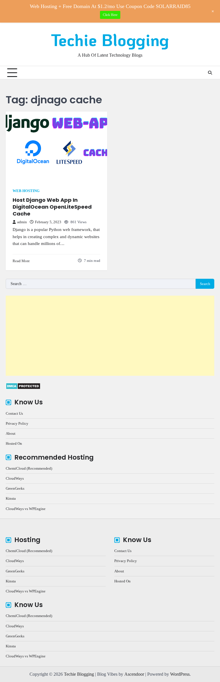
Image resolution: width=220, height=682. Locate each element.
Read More (21, 261)
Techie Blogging (110, 40)
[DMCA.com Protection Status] (23, 388)
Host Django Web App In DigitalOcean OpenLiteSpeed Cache (52, 206)
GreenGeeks (15, 488)
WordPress (180, 674)
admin (22, 222)
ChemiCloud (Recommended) (29, 468)
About (10, 433)
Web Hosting (26, 191)
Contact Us (14, 413)
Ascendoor (134, 674)
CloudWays (15, 478)
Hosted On (14, 443)
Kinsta (11, 498)
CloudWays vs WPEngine (26, 509)
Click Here (110, 15)
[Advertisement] (110, 336)
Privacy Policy (17, 423)
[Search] (210, 72)
